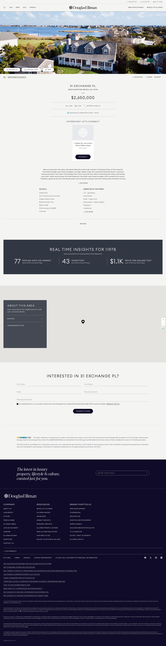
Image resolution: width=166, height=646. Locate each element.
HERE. (26, 626)
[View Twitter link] (150, 558)
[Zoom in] (163, 320)
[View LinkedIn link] (161, 558)
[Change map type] (163, 328)
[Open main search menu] (5, 7)
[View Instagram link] (156, 558)
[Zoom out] (163, 324)
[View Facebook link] (145, 558)
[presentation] (83, 42)
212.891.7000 (28, 608)
